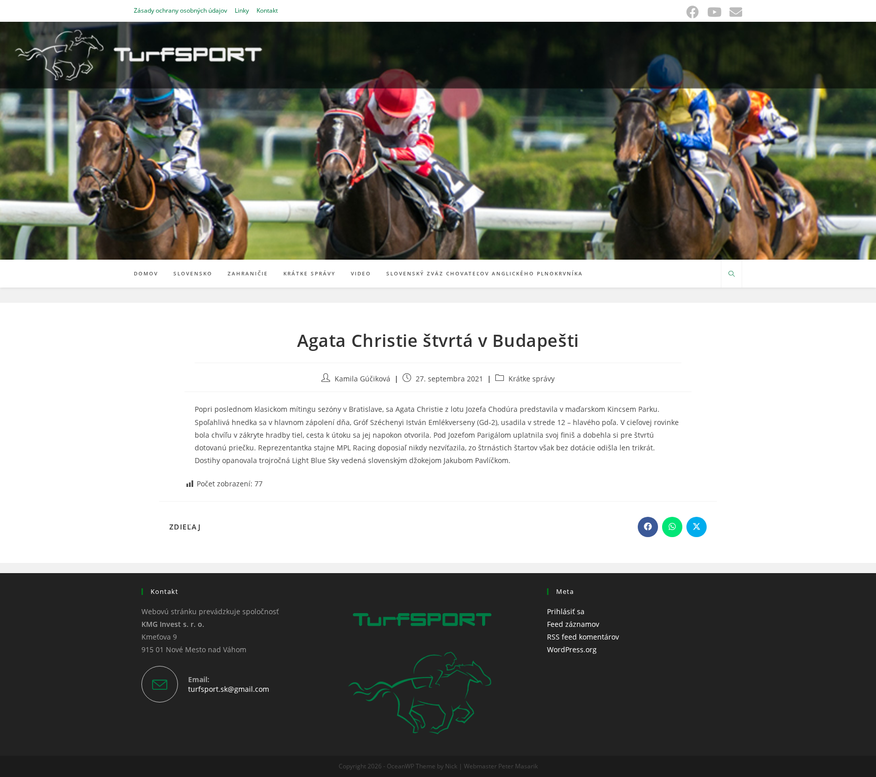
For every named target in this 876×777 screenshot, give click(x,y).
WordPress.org (572, 649)
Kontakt (267, 10)
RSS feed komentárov (583, 637)
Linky (242, 10)
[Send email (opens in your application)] (733, 12)
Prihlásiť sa (566, 611)
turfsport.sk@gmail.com (228, 689)
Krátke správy (531, 378)
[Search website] (731, 274)
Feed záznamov (573, 624)
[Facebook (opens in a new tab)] (692, 12)
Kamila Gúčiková (362, 378)
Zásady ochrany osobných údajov (180, 10)
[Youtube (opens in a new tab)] (714, 12)
